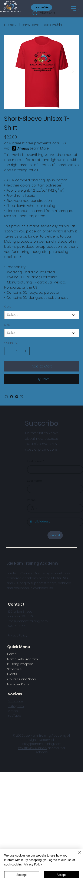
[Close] (77, 855)
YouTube (14, 715)
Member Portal (18, 684)
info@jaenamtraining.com (42, 744)
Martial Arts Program (22, 659)
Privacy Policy (17, 635)
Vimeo (13, 711)
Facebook (15, 701)
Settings (21, 874)
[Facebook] (11, 396)
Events (12, 674)
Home (12, 654)
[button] (78, 8)
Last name (34, 480)
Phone (31, 500)
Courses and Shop (21, 679)
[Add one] (25, 351)
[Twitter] (22, 396)
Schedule (14, 669)
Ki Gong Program (20, 664)
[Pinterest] (16, 396)
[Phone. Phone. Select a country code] (34, 508)
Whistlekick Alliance (32, 748)
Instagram (16, 706)
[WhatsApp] (6, 396)
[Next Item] (73, 71)
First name (35, 461)
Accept (61, 874)
